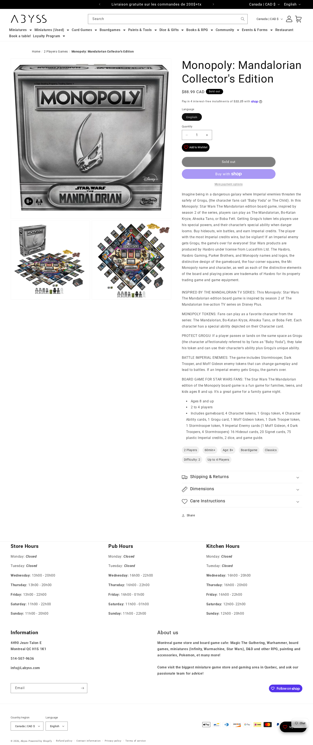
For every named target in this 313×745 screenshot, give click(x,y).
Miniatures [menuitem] (18, 30)
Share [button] (191, 515)
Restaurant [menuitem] (284, 30)
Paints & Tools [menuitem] (140, 30)
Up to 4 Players (218, 460)
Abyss (24, 741)
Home (36, 51)
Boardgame (249, 450)
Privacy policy (113, 740)
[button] (242, 477)
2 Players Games (56, 51)
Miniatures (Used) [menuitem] (49, 30)
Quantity (187, 126)
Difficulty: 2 (192, 460)
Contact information (88, 740)
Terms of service (135, 740)
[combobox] (167, 19)
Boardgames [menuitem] (110, 30)
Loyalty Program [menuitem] (46, 36)
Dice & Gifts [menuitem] (169, 30)
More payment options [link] (229, 184)
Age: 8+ (228, 450)
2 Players (190, 450)
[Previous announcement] (99, 4)
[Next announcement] (213, 4)
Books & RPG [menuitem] (197, 30)
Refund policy (64, 740)
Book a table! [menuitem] (20, 36)
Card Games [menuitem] (82, 30)
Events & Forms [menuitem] (255, 30)
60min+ (210, 450)
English (191, 117)
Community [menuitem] (225, 30)
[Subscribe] (82, 688)
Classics (271, 450)
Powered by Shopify (40, 741)
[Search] (242, 19)
